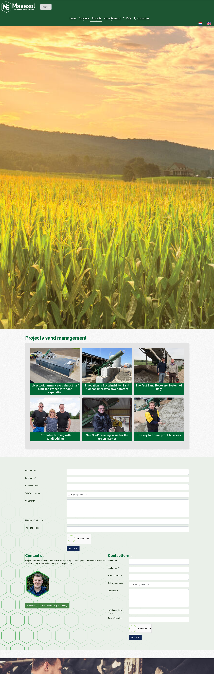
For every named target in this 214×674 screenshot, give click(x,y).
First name (30, 470)
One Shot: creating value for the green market (107, 436)
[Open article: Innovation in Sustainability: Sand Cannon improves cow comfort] (107, 365)
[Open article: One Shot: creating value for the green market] (107, 415)
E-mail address (32, 485)
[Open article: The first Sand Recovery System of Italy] (159, 365)
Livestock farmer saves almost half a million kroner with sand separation (55, 389)
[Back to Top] (209, 669)
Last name (30, 478)
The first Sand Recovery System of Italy (159, 387)
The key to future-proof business (159, 435)
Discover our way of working (54, 605)
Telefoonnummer (32, 493)
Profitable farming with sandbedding (55, 436)
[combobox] (46, 7)
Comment (30, 501)
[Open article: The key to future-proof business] (159, 415)
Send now (73, 548)
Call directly (32, 605)
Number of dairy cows (34, 520)
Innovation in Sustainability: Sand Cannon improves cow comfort (107, 387)
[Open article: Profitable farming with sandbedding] (55, 415)
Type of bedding (32, 528)
